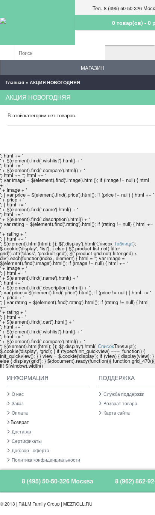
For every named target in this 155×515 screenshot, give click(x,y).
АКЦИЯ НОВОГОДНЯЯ (55, 82)
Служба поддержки (123, 394)
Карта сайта (116, 412)
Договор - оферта (30, 450)
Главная (15, 82)
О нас (18, 394)
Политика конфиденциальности (46, 459)
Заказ (18, 403)
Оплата (20, 412)
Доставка (21, 431)
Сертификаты (27, 441)
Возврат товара (120, 403)
